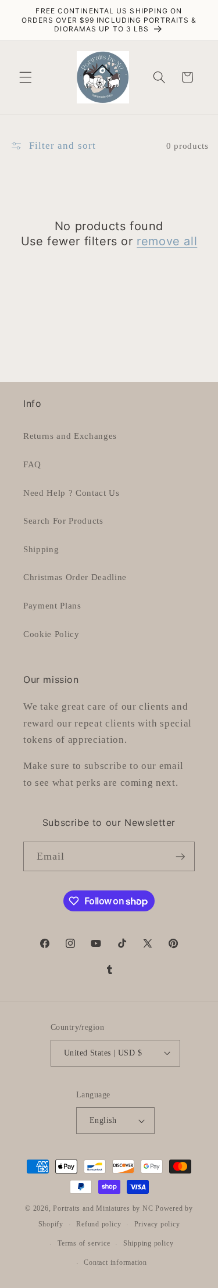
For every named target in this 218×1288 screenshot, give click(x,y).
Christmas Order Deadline (75, 577)
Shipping (41, 549)
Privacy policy (157, 1224)
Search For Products (63, 520)
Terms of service (84, 1243)
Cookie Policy (51, 634)
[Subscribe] (180, 857)
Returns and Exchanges (70, 436)
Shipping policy (148, 1243)
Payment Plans (52, 605)
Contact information (115, 1262)
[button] (26, 77)
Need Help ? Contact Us (71, 493)
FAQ (32, 464)
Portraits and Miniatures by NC (103, 1208)
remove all (167, 241)
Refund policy (98, 1224)
